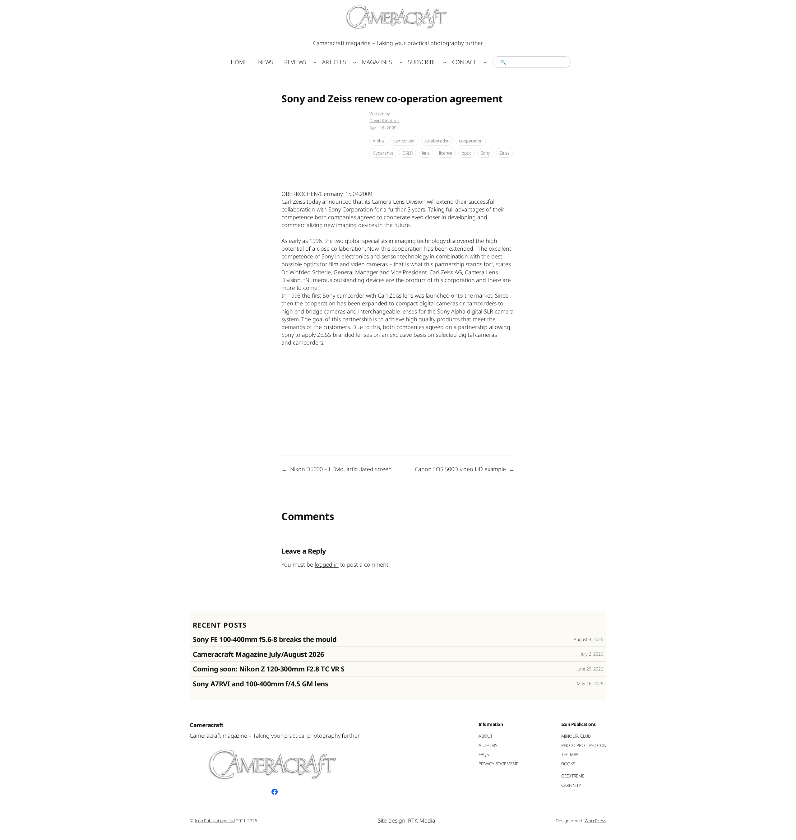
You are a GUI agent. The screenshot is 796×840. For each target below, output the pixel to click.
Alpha (378, 141)
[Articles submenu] (354, 62)
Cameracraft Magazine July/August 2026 (258, 654)
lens (426, 153)
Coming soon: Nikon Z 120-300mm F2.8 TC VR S (269, 669)
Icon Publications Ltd (215, 821)
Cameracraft (207, 725)
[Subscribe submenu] (445, 62)
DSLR (407, 153)
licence (445, 153)
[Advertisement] (394, 369)
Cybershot (383, 153)
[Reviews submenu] (315, 62)
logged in (327, 564)
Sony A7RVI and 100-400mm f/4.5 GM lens (260, 684)
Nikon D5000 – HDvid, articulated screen (341, 469)
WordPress (595, 821)
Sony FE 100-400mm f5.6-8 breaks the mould (265, 639)
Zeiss (504, 153)
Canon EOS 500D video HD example (460, 469)
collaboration (437, 141)
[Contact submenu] (485, 62)
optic (466, 153)
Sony (485, 153)
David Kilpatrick (384, 120)
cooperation (471, 141)
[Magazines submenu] (401, 62)
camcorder (404, 141)
